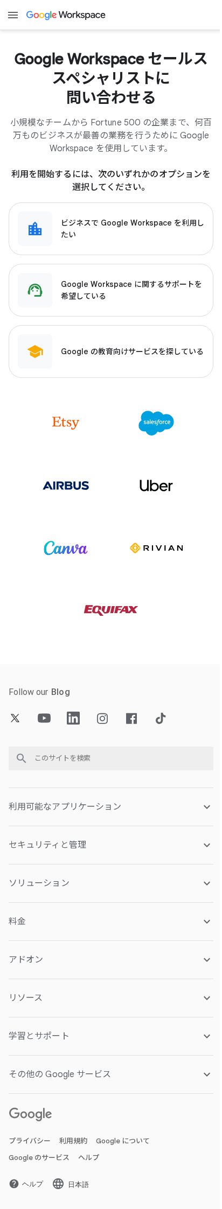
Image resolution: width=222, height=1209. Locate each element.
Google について (123, 1140)
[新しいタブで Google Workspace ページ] (66, 15)
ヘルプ (88, 1157)
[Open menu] (13, 15)
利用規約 (73, 1140)
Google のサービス (39, 1157)
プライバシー (30, 1140)
